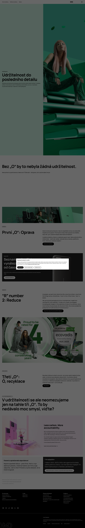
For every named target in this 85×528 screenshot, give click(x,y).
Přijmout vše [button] (20, 267)
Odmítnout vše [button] (37, 267)
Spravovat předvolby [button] (28, 267)
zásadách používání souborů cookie (33, 264)
